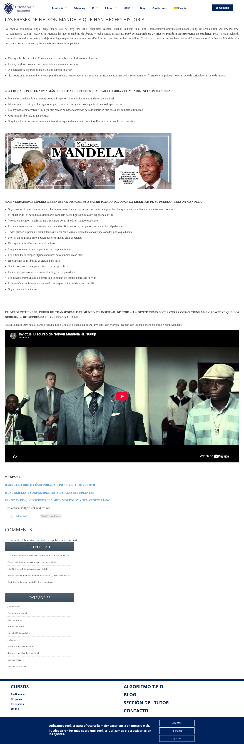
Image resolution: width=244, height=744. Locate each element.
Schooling (79, 8)
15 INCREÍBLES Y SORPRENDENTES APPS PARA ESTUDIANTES (49, 492)
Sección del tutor (146, 702)
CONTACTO (136, 710)
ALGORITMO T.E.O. (144, 686)
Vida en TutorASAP (17, 666)
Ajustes (177, 738)
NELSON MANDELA (50, 515)
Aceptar (176, 723)
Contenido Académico (18, 613)
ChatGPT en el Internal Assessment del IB (28, 568)
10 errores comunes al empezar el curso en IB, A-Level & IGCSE (38, 555)
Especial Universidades (19, 633)
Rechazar (176, 730)
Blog (142, 8)
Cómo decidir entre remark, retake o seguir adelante (32, 562)
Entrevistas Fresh (16, 626)
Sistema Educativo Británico (21, 646)
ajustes (59, 733)
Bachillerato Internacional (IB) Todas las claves (30, 582)
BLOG (130, 694)
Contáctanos (159, 8)
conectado (40, 540)
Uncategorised (14, 659)
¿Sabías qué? (21, 515)
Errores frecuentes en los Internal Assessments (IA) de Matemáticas (39, 575)
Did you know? (15, 619)
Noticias (12, 639)
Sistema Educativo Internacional (23, 653)
